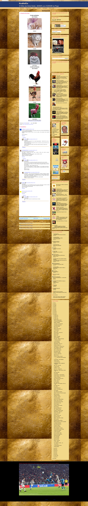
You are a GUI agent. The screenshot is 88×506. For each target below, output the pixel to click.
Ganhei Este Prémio (59, 188)
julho (55, 449)
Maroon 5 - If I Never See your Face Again (60, 392)
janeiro (55, 456)
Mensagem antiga (46, 218)
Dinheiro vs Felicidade (57, 336)
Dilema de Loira (56, 354)
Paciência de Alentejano (57, 352)
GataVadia (25, 160)
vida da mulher (27, 124)
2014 (54, 311)
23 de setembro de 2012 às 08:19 (34, 172)
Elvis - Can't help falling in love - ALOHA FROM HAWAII (59, 278)
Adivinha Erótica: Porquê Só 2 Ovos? (61, 211)
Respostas (24, 137)
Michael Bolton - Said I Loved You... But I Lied (60, 370)
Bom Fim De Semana (57, 326)
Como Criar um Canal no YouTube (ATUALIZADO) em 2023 (58, 238)
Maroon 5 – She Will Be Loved (58, 389)
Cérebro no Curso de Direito (57, 248)
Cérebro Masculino (56, 437)
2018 (54, 306)
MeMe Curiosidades (56, 337)
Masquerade (55, 284)
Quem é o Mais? (56, 331)
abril (55, 453)
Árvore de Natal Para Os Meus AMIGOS (60, 89)
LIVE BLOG (55, 270)
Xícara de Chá (56, 327)
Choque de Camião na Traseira (58, 356)
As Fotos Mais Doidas (57, 397)
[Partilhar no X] (34, 123)
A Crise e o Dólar (56, 441)
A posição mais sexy (59, 193)
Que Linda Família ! (57, 372)
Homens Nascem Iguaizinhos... (58, 434)
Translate (59, 32)
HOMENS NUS (58, 202)
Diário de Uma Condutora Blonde (58, 399)
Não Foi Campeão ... (57, 404)
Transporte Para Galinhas (57, 430)
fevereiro (55, 455)
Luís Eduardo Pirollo (25, 150)
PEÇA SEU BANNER (56, 274)
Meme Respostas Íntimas (59, 93)
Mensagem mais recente (24, 218)
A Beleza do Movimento (57, 377)
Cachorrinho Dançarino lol (57, 325)
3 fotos (24, 124)
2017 (54, 307)
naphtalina (46, 499)
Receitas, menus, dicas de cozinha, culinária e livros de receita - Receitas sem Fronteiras (59, 297)
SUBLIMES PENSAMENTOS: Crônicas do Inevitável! (59, 281)
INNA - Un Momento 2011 (57, 349)
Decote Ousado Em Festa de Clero (58, 378)
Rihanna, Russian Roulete (57, 328)
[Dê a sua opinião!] (33, 123)
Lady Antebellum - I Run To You (58, 347)
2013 (54, 312)
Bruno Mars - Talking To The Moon (59, 338)
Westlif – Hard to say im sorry (58, 400)
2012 (54, 314)
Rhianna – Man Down (57, 379)
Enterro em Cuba (56, 439)
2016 (54, 309)
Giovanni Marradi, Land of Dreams (59, 429)
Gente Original (56, 390)
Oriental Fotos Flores (56, 244)
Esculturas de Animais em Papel (58, 410)
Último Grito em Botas (59, 98)
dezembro (55, 315)
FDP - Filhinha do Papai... (57, 409)
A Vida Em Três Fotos (57, 361)
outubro (55, 317)
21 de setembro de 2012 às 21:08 (29, 129)
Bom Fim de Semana (57, 416)
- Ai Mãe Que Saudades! (57, 339)
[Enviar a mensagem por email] (32, 123)
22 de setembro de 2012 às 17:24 (32, 160)
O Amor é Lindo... (56, 380)
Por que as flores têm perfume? (57, 245)
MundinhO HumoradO (56, 288)
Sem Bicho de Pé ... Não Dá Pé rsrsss (59, 346)
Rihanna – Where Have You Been (58, 417)
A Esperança (55, 285)
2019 (54, 305)
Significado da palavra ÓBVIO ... (58, 420)
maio (55, 451)
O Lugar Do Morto (56, 366)
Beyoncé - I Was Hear (57, 440)
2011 (54, 458)
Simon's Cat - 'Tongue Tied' (58, 368)
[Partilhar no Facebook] (35, 123)
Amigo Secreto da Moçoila (59, 80)
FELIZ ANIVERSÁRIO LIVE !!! (57, 107)
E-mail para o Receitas (56, 242)
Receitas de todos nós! (56, 241)
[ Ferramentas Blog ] (56, 237)
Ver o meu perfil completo (54, 135)
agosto (55, 448)
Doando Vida (55, 251)
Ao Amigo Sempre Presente (58, 445)
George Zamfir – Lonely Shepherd (58, 359)
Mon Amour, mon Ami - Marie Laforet (61, 102)
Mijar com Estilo (56, 419)
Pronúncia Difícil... (56, 446)
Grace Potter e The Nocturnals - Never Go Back (60, 384)
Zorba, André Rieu (56, 436)
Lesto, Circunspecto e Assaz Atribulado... (62, 197)
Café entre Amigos (55, 266)
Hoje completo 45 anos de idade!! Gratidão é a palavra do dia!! (59, 268)
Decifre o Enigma (56, 333)
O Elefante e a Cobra (57, 367)
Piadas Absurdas (56, 406)
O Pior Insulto (56, 373)
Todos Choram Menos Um (57, 424)
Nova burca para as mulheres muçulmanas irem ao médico (62, 185)
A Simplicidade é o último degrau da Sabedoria (59, 234)
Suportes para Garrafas (57, 426)
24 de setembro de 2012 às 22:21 (30, 182)
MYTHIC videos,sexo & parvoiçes (58, 291)
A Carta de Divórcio (56, 341)
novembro (55, 316)
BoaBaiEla (23, 3)
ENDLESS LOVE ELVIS (56, 276)
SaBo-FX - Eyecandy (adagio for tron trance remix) (60, 292)
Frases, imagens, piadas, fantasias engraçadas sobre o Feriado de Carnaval (60, 260)
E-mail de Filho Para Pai (57, 348)
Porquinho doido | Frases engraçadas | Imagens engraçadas (59, 259)
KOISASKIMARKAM (56, 263)
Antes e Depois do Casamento (58, 391)
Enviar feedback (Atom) (36, 221)
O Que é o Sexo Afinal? (57, 412)
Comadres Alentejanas (57, 431)
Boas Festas (55, 225)
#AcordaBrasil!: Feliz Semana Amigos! (58, 264)
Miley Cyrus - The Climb (57, 365)
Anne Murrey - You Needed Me (58, 323)
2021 (54, 302)
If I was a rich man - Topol (57, 432)
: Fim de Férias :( (56, 444)
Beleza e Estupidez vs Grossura (58, 427)
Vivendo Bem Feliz (55, 233)
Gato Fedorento (55, 294)
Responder (23, 135)
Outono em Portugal (57, 342)
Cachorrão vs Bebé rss (57, 425)
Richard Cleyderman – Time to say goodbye (60, 421)
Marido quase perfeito (57, 435)
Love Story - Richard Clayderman (61, 115)
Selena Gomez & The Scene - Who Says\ (61, 220)
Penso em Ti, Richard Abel (57, 407)
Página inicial (35, 218)
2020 (54, 304)
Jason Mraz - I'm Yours (57, 396)
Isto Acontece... (56, 386)
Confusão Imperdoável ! (57, 387)
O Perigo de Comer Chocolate (58, 405)
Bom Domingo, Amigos (57, 351)
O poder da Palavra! (56, 282)
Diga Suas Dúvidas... (57, 394)
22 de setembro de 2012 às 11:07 (32, 150)
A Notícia (57, 216)
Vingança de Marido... (57, 395)
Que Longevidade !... (57, 382)
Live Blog (23, 129)
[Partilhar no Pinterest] (36, 123)
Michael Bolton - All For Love (58, 343)
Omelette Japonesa (56, 360)
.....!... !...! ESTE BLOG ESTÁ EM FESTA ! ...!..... (60, 358)
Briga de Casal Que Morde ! (58, 320)
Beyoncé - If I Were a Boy (57, 415)
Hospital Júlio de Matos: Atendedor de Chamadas (59, 363)
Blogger (54, 499)
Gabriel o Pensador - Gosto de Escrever (59, 375)
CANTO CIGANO (55, 254)
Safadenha (54, 289)
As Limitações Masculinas (57, 422)
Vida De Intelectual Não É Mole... (58, 401)
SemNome (66, 153)
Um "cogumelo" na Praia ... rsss (58, 442)
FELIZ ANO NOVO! (59, 111)
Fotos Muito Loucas (56, 385)
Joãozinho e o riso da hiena (60, 207)
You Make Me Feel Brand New (58, 321)
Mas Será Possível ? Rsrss (57, 402)
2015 (54, 310)
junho (55, 450)
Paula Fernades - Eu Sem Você (58, 332)
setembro (55, 318)
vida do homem (31, 124)
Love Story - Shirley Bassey (57, 353)
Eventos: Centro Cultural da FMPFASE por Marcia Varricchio (59, 256)
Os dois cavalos (58, 75)
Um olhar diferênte (55, 271)
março (55, 454)
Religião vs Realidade (57, 322)
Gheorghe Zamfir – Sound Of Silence (59, 374)
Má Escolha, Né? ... (56, 414)
